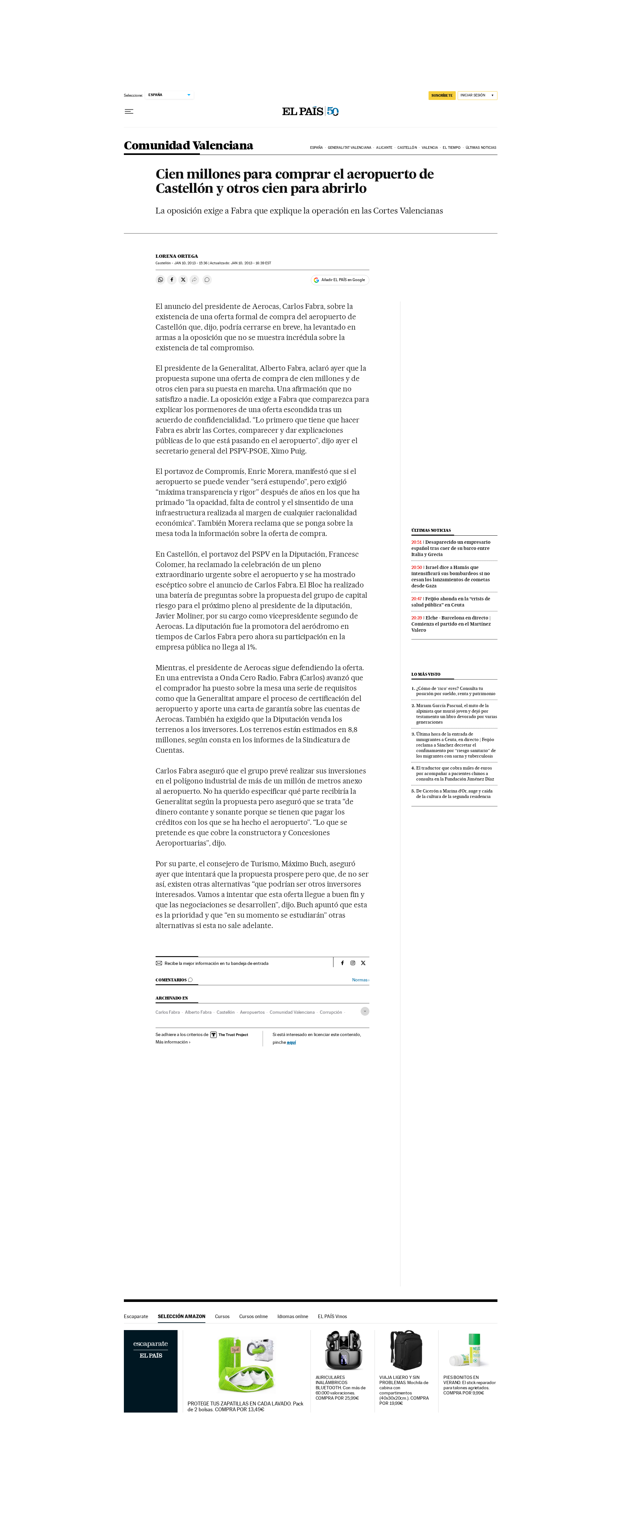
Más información (172, 1041)
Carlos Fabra (168, 1012)
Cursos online (253, 1316)
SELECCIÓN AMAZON (181, 1316)
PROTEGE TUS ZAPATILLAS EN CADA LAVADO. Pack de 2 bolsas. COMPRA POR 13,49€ (245, 1407)
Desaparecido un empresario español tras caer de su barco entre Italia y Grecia (451, 548)
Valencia (430, 148)
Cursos (222, 1316)
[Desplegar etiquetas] (365, 1011)
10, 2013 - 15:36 (191, 263)
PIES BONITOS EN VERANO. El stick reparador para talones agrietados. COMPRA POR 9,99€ (469, 1385)
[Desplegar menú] (129, 111)
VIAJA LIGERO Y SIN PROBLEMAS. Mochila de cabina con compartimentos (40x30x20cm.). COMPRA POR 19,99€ (404, 1390)
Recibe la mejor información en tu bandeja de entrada (216, 963)
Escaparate (136, 1316)
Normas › (360, 979)
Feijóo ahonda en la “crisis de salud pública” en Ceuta (450, 602)
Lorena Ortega (177, 256)
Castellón (407, 148)
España (316, 148)
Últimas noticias (481, 148)
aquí (291, 1042)
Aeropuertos (252, 1012)
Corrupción (331, 1012)
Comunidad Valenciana (189, 146)
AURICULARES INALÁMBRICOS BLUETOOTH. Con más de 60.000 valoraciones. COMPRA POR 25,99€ (340, 1388)
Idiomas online (293, 1316)
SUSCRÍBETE (442, 95)
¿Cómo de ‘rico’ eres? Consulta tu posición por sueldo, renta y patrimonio (456, 691)
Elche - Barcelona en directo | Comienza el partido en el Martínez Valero (451, 624)
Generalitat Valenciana (349, 148)
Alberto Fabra (198, 1012)
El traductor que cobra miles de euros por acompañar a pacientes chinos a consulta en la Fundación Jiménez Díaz (455, 773)
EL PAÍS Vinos (332, 1316)
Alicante (384, 148)
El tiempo (452, 148)
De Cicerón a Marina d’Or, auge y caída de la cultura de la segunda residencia (454, 793)
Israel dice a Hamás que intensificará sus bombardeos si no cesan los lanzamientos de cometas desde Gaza (450, 576)
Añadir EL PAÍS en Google (343, 280)
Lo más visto (426, 674)
